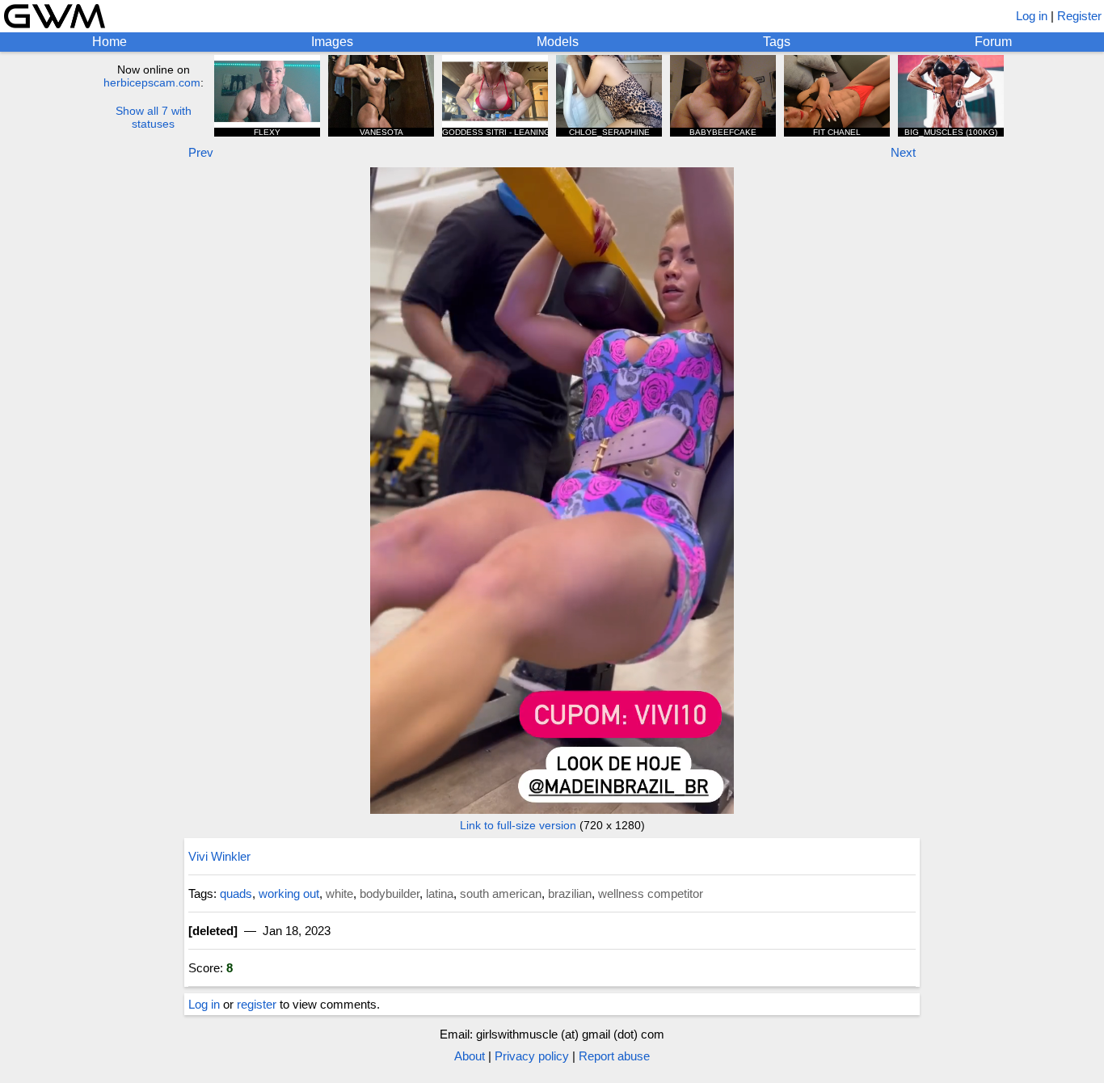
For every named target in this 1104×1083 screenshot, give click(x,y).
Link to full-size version (518, 825)
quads (236, 893)
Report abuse (614, 1056)
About (469, 1056)
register (256, 1004)
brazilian (570, 893)
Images (332, 41)
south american (500, 893)
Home (109, 41)
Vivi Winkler (219, 856)
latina (439, 893)
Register (1079, 16)
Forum (993, 41)
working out (289, 893)
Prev (200, 152)
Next (903, 152)
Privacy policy (532, 1056)
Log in (1031, 16)
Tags (776, 41)
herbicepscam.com (151, 82)
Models (558, 41)
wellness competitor (650, 893)
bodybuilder (389, 893)
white (339, 893)
